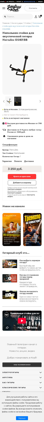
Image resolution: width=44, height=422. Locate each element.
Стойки (27, 23)
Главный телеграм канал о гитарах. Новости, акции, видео (22, 347)
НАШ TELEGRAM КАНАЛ (22, 365)
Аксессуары (16, 23)
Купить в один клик (22, 176)
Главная (6, 23)
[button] (3, 101)
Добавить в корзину (22, 183)
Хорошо (22, 418)
